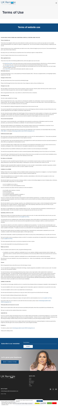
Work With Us (31, 381)
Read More (37, 403)
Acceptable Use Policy (9, 66)
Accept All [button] (49, 403)
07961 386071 (4, 130)
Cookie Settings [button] (43, 403)
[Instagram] (53, 389)
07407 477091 (3, 393)
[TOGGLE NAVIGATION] (47, 3)
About (30, 379)
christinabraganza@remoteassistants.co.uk (9, 391)
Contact (30, 385)
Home (30, 378)
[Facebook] (56, 389)
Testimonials (31, 382)
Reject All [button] (54, 403)
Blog (30, 384)
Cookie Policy (7, 68)
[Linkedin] (50, 389)
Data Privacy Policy (9, 63)
